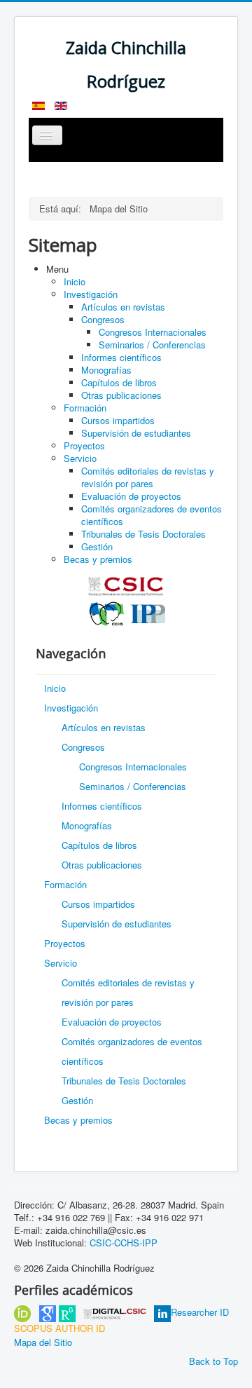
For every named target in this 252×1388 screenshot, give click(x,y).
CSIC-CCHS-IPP (124, 1242)
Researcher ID (200, 1312)
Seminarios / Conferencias (152, 344)
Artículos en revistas (123, 306)
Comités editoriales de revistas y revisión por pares (147, 477)
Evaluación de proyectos (131, 496)
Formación (85, 407)
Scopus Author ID (59, 1328)
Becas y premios (98, 559)
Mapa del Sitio (43, 1342)
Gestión (97, 546)
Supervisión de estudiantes (136, 433)
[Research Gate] (67, 1312)
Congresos (103, 319)
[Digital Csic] (114, 1312)
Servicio (80, 458)
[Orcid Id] (22, 1312)
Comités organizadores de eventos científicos (151, 515)
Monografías (106, 369)
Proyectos (84, 445)
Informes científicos (121, 357)
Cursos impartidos (118, 420)
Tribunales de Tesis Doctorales (143, 533)
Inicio (74, 281)
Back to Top (213, 1361)
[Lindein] (162, 1312)
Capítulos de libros (119, 382)
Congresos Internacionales (152, 332)
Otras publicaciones (121, 395)
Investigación (91, 294)
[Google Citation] (47, 1312)
